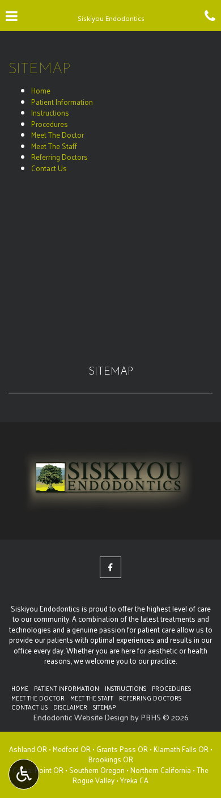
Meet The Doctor (57, 134)
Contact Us (49, 168)
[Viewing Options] (23, 774)
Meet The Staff (54, 145)
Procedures (49, 123)
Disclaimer (70, 706)
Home (40, 90)
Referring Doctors (59, 156)
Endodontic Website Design (81, 717)
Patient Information (62, 101)
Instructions (50, 112)
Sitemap (110, 372)
